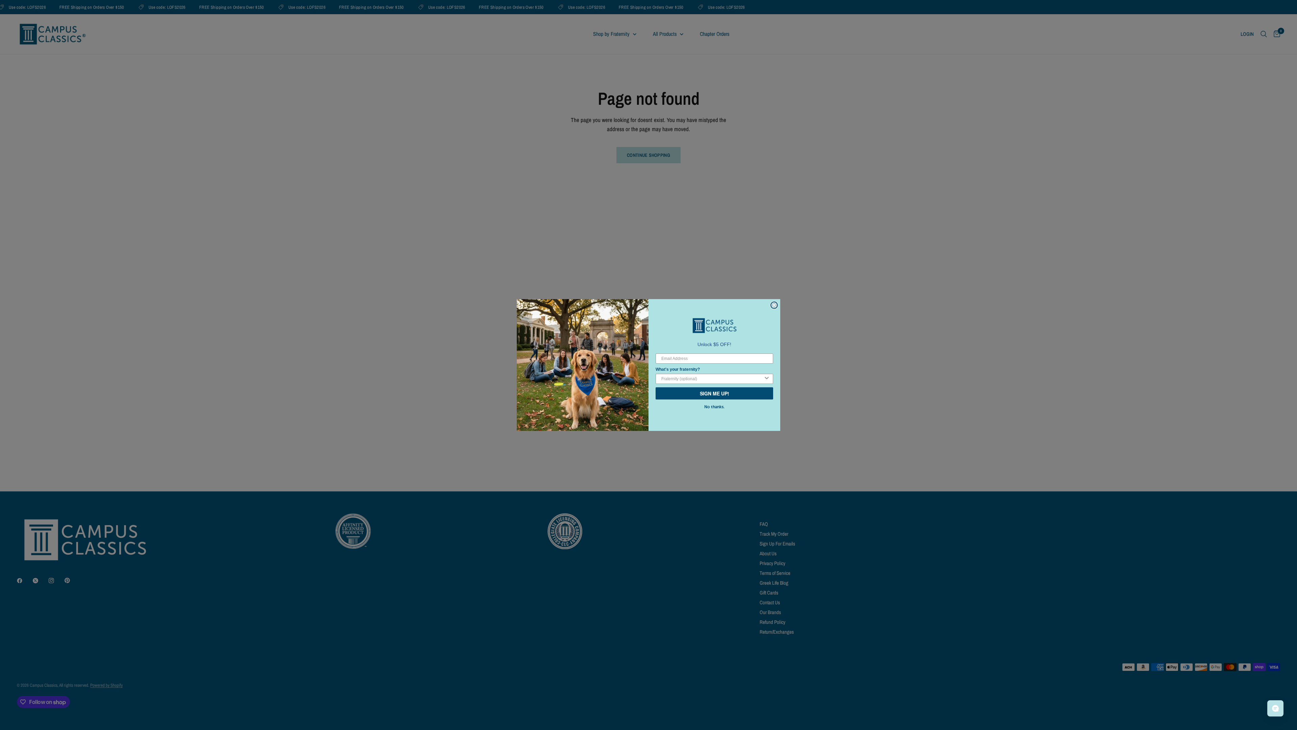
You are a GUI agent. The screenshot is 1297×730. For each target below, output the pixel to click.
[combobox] (712, 379)
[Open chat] (1275, 708)
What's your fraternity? (678, 369)
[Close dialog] (774, 305)
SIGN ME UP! (714, 393)
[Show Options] (766, 379)
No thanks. (714, 407)
